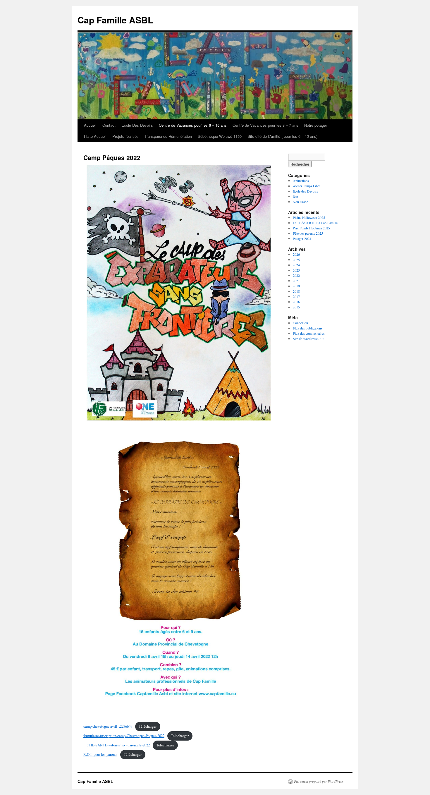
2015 (296, 307)
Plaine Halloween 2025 (309, 217)
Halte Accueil (95, 136)
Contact (109, 125)
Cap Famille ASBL (115, 19)
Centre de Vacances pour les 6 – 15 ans (193, 125)
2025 (296, 259)
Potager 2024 (302, 238)
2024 (296, 264)
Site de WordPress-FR (308, 338)
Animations (301, 180)
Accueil (90, 125)
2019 (296, 286)
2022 (296, 275)
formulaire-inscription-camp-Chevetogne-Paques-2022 (123, 735)
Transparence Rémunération (168, 136)
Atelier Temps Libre (306, 185)
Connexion (300, 322)
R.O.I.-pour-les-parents (100, 754)
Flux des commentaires (309, 333)
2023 (296, 270)
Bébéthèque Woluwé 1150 (220, 136)
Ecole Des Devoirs (137, 125)
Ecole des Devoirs (305, 191)
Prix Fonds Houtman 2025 (311, 228)
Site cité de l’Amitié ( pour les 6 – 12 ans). (283, 136)
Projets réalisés (125, 136)
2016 (296, 301)
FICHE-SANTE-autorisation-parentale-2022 (116, 745)
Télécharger (147, 726)
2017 (296, 296)
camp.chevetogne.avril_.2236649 (107, 726)
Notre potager (315, 125)
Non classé (300, 201)
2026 (296, 254)
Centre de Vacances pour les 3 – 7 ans (265, 125)
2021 (296, 280)
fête (295, 196)
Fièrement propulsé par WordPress (318, 781)
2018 (296, 291)
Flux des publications (307, 328)
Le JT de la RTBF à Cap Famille (315, 222)
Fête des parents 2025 (308, 233)
